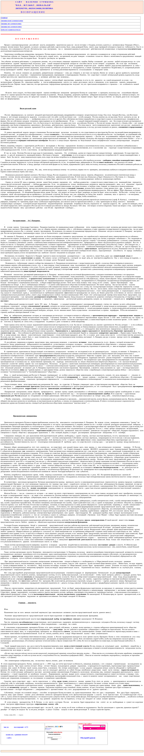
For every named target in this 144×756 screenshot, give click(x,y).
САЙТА (6, 738)
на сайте (87, 728)
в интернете (94, 728)
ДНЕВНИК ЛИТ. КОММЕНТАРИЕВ (11, 24)
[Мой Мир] (61, 727)
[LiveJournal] (62, 727)
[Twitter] (57, 727)
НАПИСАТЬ (8, 735)
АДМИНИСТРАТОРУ (21, 735)
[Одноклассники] (59, 727)
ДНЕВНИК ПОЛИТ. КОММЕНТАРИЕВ (12, 21)
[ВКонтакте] (56, 727)
